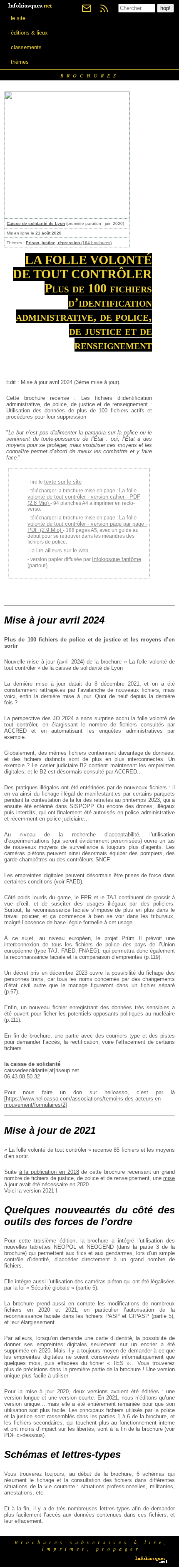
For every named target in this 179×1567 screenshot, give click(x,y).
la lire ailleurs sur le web (59, 550)
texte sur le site (63, 482)
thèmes (20, 62)
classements (26, 47)
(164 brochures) (69, 242)
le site (18, 18)
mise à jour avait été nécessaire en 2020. (89, 1181)
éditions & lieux (29, 33)
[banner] (31, 5)
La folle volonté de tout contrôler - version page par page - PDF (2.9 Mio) (87, 523)
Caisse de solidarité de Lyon (36, 223)
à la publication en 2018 (49, 1172)
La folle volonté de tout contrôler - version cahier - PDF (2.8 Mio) (83, 496)
